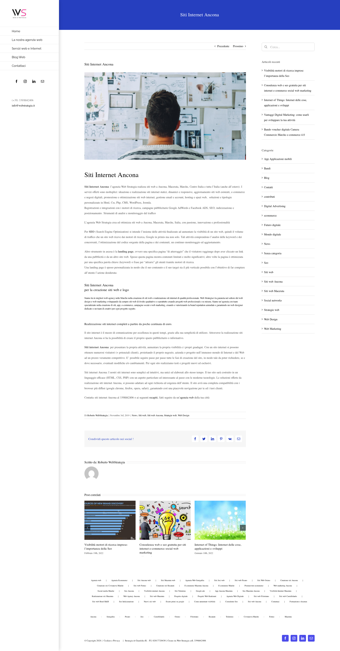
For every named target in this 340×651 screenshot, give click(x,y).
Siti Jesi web (219, 580)
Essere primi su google (175, 601)
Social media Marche (106, 590)
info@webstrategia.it (23, 105)
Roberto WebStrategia (97, 415)
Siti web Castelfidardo (288, 596)
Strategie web (170, 415)
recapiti (153, 397)
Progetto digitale (181, 596)
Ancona (93, 616)
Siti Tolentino (180, 590)
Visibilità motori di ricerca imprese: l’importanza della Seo (106, 546)
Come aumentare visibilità (204, 601)
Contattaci (275, 601)
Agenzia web (96, 580)
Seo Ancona (129, 590)
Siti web (142, 415)
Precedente (223, 46)
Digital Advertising (274, 206)
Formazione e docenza (298, 601)
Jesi (141, 616)
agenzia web (187, 397)
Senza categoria (272, 253)
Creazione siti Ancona (289, 580)
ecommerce (270, 215)
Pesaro (127, 616)
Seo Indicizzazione (126, 601)
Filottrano (194, 616)
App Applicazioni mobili (278, 159)
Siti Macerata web (168, 580)
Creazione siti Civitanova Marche (110, 585)
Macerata (288, 616)
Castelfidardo (159, 616)
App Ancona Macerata (223, 590)
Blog (266, 178)
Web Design (183, 415)
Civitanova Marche (251, 616)
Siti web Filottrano (261, 596)
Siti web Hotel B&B (100, 601)
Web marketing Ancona (282, 585)
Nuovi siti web (150, 601)
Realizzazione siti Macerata (102, 596)
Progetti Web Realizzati (207, 596)
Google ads (200, 590)
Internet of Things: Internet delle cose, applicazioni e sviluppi (218, 546)
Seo (266, 262)
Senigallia (111, 616)
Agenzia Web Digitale (235, 596)
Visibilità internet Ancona (154, 590)
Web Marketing (272, 329)
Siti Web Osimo (263, 580)
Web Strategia (183, 640)
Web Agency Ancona (131, 596)
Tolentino (229, 616)
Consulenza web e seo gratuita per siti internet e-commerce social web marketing (163, 548)
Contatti (268, 187)
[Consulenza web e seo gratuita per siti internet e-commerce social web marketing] (165, 520)
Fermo (271, 616)
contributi (269, 196)
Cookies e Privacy (112, 640)
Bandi (267, 168)
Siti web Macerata (274, 291)
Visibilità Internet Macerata (280, 590)
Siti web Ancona (155, 415)
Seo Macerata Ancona (251, 590)
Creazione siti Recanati (165, 585)
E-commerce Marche (226, 585)
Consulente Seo (231, 601)
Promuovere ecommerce (254, 585)
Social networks (273, 300)
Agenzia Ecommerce (119, 580)
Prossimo (238, 46)
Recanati (212, 616)
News (134, 415)
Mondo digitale (272, 234)
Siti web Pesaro (241, 580)
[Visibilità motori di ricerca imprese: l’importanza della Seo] (110, 520)
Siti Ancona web (144, 580)
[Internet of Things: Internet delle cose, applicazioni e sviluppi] (220, 520)
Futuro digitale (272, 225)
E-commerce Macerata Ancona (196, 585)
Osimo (177, 616)
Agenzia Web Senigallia (194, 580)
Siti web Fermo (140, 585)
